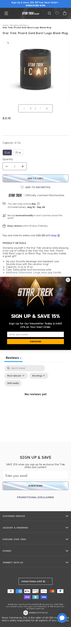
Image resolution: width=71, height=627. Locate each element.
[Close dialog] (68, 280)
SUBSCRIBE (35, 342)
